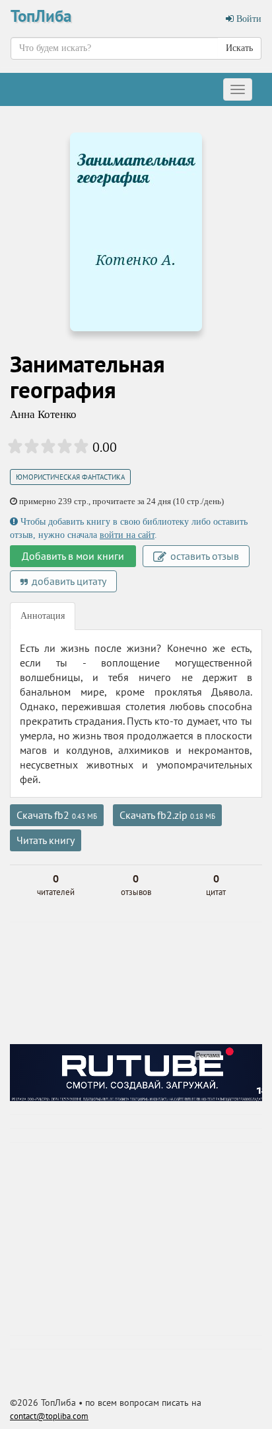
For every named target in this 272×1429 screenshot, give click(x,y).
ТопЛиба (41, 15)
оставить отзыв (203, 555)
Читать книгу (46, 840)
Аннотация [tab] (42, 616)
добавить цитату (67, 581)
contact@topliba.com (49, 1416)
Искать (239, 48)
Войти (247, 19)
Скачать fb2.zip (167, 814)
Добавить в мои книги (73, 555)
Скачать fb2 (57, 814)
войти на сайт (127, 535)
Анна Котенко (43, 414)
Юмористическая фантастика (70, 477)
